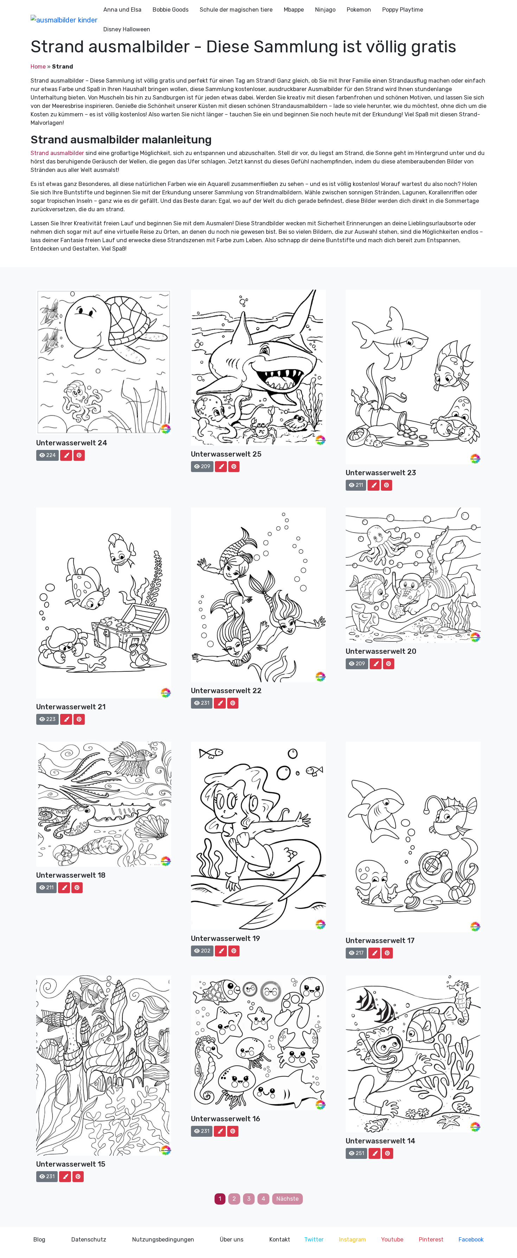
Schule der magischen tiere (236, 9)
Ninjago (325, 9)
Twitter (314, 1239)
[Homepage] (64, 19)
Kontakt (279, 1239)
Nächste (287, 1198)
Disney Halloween (126, 29)
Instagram (352, 1239)
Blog (39, 1239)
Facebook (471, 1239)
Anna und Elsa (122, 9)
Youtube (392, 1239)
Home (38, 66)
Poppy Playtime (402, 9)
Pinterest (431, 1239)
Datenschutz (88, 1239)
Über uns (231, 1239)
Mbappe (294, 9)
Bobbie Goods (171, 9)
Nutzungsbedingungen (163, 1239)
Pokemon (359, 9)
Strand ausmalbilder (57, 153)
